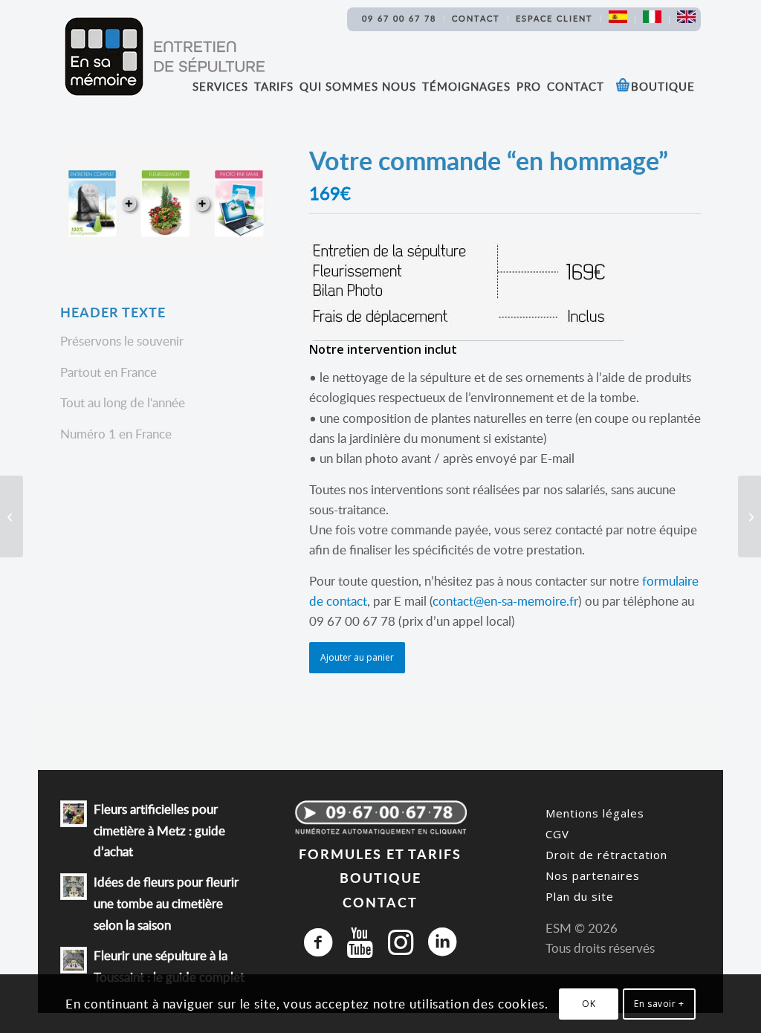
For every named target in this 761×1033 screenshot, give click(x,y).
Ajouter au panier (357, 657)
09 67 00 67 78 (399, 18)
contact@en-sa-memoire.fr (505, 600)
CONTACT (380, 902)
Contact (476, 18)
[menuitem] (399, 18)
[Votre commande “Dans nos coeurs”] (11, 516)
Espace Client (554, 18)
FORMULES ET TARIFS (380, 853)
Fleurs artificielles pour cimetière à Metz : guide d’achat (159, 830)
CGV (557, 833)
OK (588, 1003)
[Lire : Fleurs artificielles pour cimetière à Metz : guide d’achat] (73, 813)
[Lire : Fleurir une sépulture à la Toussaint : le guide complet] (73, 960)
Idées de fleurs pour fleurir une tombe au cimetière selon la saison (166, 903)
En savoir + (659, 1003)
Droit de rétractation (606, 854)
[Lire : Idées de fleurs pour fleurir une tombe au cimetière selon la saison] (73, 886)
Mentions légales (594, 813)
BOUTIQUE (380, 877)
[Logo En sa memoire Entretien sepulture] (164, 56)
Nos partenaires (592, 875)
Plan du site (579, 896)
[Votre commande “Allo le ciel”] (749, 516)
